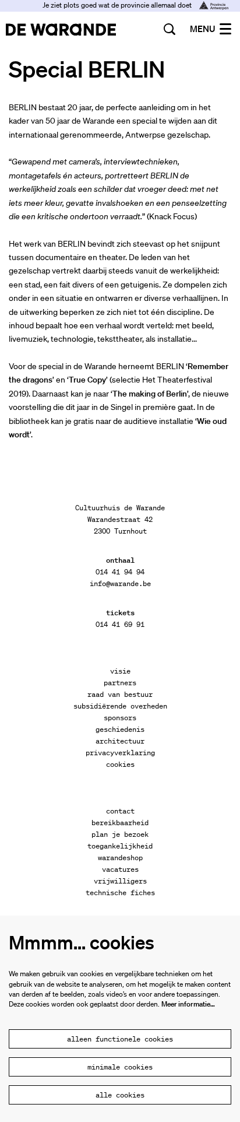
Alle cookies (120, 1095)
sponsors (120, 718)
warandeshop (120, 857)
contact (120, 811)
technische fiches (120, 892)
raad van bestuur (120, 694)
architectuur (120, 741)
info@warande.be (120, 583)
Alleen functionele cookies (120, 1039)
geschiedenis (120, 729)
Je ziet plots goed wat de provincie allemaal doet (118, 5)
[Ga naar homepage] (61, 29)
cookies (120, 764)
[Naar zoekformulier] (169, 29)
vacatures (120, 869)
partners (120, 683)
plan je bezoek (120, 834)
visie (120, 671)
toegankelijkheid (120, 846)
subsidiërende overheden (120, 706)
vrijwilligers (120, 881)
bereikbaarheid (120, 823)
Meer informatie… (188, 1004)
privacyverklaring (120, 753)
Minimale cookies (120, 1067)
